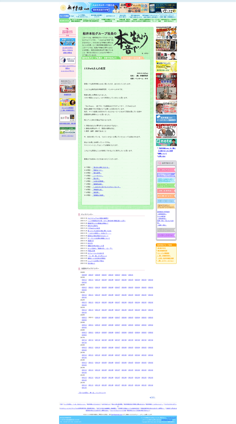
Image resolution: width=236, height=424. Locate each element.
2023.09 (104, 295)
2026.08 (84, 275)
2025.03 (144, 280)
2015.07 (117, 355)
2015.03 (144, 355)
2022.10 (97, 302)
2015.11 (90, 355)
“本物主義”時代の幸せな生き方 (124, 20)
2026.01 (130, 275)
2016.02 (150, 347)
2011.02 (150, 385)
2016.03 (144, 347)
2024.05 (130, 287)
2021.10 (97, 310)
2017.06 (124, 340)
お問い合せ (161, 156)
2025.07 (117, 280)
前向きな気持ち (93, 226)
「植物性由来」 (97, 184)
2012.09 (104, 377)
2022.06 (124, 302)
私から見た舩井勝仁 (123, 16)
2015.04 (137, 355)
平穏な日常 (91, 251)
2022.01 (84, 305)
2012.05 (130, 377)
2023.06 (124, 295)
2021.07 (117, 310)
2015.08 (110, 355)
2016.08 (110, 347)
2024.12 (84, 287)
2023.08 (110, 295)
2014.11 (90, 362)
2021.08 (110, 310)
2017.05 (130, 340)
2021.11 (90, 310)
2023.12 (84, 295)
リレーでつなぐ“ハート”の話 (118, 410)
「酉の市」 (96, 178)
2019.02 (150, 325)
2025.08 (110, 280)
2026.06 (97, 275)
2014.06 (124, 362)
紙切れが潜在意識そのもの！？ (98, 236)
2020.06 (124, 317)
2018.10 (97, 332)
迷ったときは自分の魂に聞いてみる (99, 231)
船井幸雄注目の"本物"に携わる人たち (135, 16)
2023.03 (144, 295)
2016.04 (137, 347)
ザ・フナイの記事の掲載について (99, 238)
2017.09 (104, 340)
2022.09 (104, 302)
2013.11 (90, 370)
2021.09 (104, 310)
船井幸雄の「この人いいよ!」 (150, 16)
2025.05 (130, 280)
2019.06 (124, 325)
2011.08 (110, 385)
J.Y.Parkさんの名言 (94, 228)
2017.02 (150, 340)
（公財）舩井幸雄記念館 (165, 258)
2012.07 (117, 377)
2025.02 (150, 280)
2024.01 (84, 290)
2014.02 (150, 362)
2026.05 (104, 275)
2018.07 (117, 332)
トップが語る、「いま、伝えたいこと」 (75, 404)
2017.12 (84, 340)
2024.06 (124, 287)
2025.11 (90, 280)
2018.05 (130, 332)
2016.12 (84, 347)
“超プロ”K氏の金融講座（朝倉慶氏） (107, 408)
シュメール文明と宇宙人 (96, 261)
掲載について (162, 153)
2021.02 (150, 310)
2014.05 (130, 362)
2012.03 (144, 377)
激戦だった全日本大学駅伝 (96, 258)
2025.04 (137, 280)
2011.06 (124, 385)
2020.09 (104, 317)
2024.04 (137, 287)
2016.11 (90, 347)
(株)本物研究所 (162, 251)
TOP (61, 404)
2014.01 (84, 365)
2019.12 (84, 325)
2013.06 (124, 370)
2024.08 (110, 287)
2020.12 (84, 317)
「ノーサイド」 (97, 176)
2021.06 (124, 310)
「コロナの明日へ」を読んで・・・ (99, 233)
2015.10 (97, 355)
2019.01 (84, 327)
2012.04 (137, 377)
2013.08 (110, 370)
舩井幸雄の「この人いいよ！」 (154, 404)
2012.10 (97, 377)
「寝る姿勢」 (97, 173)
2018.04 (137, 332)
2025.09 (104, 280)
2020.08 (110, 317)
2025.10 (97, 280)
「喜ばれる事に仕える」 (101, 167)
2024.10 (97, 287)
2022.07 (117, 302)
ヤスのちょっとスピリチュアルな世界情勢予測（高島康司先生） (78, 408)
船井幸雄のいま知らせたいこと (82, 16)
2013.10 (97, 370)
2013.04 (137, 370)
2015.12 (84, 355)
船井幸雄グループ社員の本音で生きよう (169, 20)
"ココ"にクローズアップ (168, 16)
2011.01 (84, 388)
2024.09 (104, 287)
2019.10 (97, 325)
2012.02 (150, 377)
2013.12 (84, 370)
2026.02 (124, 275)
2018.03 (144, 332)
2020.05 (130, 317)
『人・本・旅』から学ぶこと (97, 256)
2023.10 (97, 295)
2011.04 (137, 385)
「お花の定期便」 (98, 181)
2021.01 (84, 312)
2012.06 (124, 377)
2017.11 (90, 340)
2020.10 (97, 317)
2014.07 (117, 362)
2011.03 (144, 385)
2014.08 (110, 362)
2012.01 (84, 380)
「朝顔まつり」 (97, 170)
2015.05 (130, 355)
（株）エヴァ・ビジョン (165, 261)
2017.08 (110, 340)
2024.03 (144, 287)
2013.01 (84, 372)
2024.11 (90, 287)
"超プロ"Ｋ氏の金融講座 (70, 20)
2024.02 (150, 287)
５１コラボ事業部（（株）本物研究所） (67, 109)
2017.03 (144, 340)
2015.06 (124, 355)
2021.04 (137, 310)
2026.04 (110, 275)
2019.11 (90, 325)
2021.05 (130, 310)
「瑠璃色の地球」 (98, 195)
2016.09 (104, 347)
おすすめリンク (110, 16)
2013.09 (104, 370)
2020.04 (137, 317)
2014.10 (97, 362)
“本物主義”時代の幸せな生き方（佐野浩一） (152, 408)
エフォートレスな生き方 (96, 253)
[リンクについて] (171, 417)
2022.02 (150, 302)
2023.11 (90, 295)
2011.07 (117, 385)
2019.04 (137, 325)
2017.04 (137, 340)
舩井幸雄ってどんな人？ (94, 404)
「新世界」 (96, 192)
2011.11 (90, 385)
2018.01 (84, 335)
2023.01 (84, 297)
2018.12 (84, 332)
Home (67, 16)
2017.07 (117, 340)
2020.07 (117, 317)
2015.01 (84, 357)
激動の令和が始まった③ (96, 246)
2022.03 (144, 302)
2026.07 (90, 275)
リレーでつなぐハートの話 (156, 20)
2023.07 (117, 295)
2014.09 (104, 362)
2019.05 (130, 325)
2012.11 (90, 377)
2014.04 (137, 362)
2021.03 (144, 310)
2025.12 (84, 280)
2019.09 (104, 325)
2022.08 (110, 302)
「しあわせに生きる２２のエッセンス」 (106, 187)
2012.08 (110, 377)
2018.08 (110, 332)
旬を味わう (91, 263)
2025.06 (124, 280)
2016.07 (117, 347)
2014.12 (84, 362)
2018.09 (104, 332)
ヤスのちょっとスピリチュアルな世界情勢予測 (91, 20)
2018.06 (124, 332)
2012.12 (84, 377)
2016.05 (130, 347)
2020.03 (144, 317)
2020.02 (150, 317)
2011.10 (97, 385)
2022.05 (130, 302)
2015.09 (104, 355)
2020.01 (84, 320)
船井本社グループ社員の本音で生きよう (138, 410)
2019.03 (144, 325)
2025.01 (84, 282)
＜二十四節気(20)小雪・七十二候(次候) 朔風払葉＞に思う (106, 221)
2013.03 (144, 370)
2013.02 (150, 370)
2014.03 (144, 362)
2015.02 (150, 355)
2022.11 (90, 302)
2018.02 (150, 332)
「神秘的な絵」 (97, 190)
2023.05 (130, 295)
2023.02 (150, 295)
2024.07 (117, 287)
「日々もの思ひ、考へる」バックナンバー (92, 393)
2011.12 (84, 385)
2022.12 (84, 302)
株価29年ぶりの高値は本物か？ (98, 223)
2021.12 (84, 310)
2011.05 (130, 385)
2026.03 (117, 275)
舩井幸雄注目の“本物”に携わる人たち (134, 404)
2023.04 (137, 295)
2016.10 (97, 347)
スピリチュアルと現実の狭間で (98, 218)
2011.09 (104, 385)
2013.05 (130, 370)
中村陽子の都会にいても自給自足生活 (108, 20)
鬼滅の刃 (91, 241)
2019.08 (110, 325)
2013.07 (117, 370)
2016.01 (84, 350)
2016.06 (124, 347)
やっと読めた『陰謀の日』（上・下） (100, 248)
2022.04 (137, 302)
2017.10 (97, 340)
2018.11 (90, 332)
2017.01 (84, 342)
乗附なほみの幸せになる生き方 (141, 20)
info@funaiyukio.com (116, 414)
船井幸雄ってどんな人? (97, 16)
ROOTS (90, 243)
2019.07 (117, 325)
